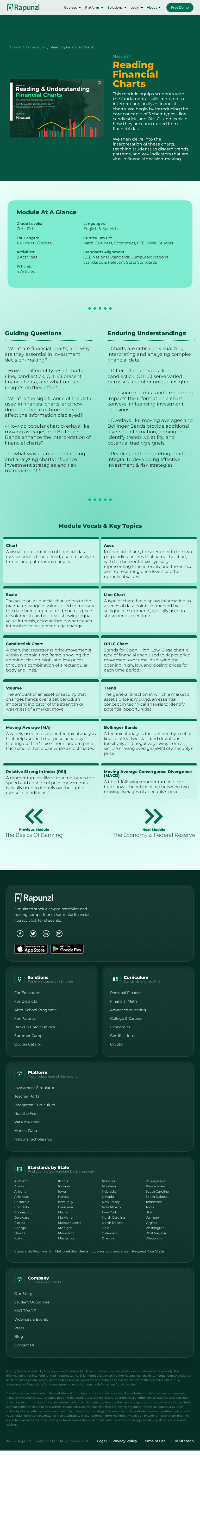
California (21, 1202)
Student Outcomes (31, 1302)
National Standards (71, 1251)
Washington (155, 1228)
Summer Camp (28, 1035)
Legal (102, 1441)
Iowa (62, 1191)
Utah (149, 1212)
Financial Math (123, 1001)
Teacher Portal (27, 1096)
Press (19, 1328)
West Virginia (156, 1233)
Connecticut (24, 1212)
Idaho (18, 1238)
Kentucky (65, 1202)
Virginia (151, 1223)
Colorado (21, 1207)
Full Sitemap (182, 1441)
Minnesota (66, 1233)
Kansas (63, 1197)
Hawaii (19, 1233)
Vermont (152, 1217)
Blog (18, 1336)
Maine (62, 1212)
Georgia (20, 1228)
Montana (109, 1186)
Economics (120, 1027)
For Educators (27, 992)
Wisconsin (154, 1238)
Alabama (21, 1181)
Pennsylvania (156, 1181)
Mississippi (66, 1238)
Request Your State (148, 1251)
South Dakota (156, 1197)
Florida (19, 1223)
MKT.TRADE (25, 1310)
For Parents (25, 1018)
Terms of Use (154, 1441)
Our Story (23, 1293)
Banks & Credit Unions (34, 1027)
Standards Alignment (32, 1251)
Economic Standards (110, 1251)
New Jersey (111, 1202)
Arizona (20, 1191)
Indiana (64, 1186)
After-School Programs (35, 1010)
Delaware (21, 1217)
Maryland (65, 1217)
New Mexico (111, 1207)
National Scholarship (33, 1139)
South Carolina (157, 1191)
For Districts (25, 1001)
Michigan (65, 1228)
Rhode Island (156, 1186)
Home (15, 47)
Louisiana (65, 1207)
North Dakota (112, 1223)
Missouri (108, 1181)
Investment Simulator (34, 1087)
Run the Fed (25, 1113)
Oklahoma (110, 1233)
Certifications (122, 1035)
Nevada (108, 1197)
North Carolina (113, 1217)
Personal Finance (125, 992)
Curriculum (35, 47)
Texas (150, 1207)
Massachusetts (69, 1223)
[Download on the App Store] (31, 949)
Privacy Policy (125, 1441)
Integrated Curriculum (34, 1105)
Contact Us (24, 1345)
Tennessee (154, 1202)
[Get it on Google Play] (67, 949)
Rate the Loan (27, 1122)
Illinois (63, 1181)
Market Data (25, 1130)
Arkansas (21, 1197)
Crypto (116, 1044)
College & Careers (126, 1018)
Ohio (105, 1228)
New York (109, 1212)
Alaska (19, 1186)
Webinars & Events (31, 1319)
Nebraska (109, 1191)
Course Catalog (28, 1044)
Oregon (108, 1238)
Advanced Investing (128, 1010)
